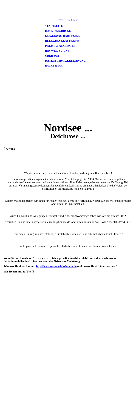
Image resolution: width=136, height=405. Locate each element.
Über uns (52, 55)
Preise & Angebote (60, 45)
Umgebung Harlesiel (62, 35)
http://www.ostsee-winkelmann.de (56, 266)
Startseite (54, 25)
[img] (68, 8)
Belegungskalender (62, 40)
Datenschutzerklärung (65, 60)
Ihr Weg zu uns (57, 50)
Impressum (54, 65)
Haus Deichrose (58, 30)
